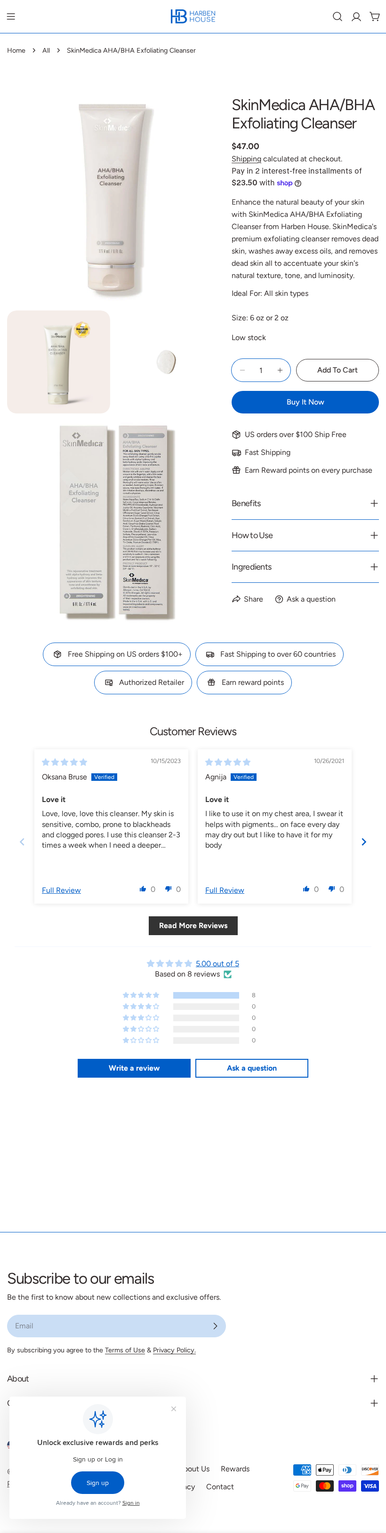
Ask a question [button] (252, 1068)
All (46, 50)
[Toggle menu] (10, 16)
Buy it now (305, 401)
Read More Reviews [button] (193, 925)
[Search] (337, 16)
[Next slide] (363, 841)
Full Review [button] (61, 890)
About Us (193, 1468)
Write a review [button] (134, 1068)
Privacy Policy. (174, 1350)
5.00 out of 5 (217, 963)
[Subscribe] (215, 1326)
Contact (220, 1486)
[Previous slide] (22, 841)
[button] (143, 889)
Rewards (235, 1468)
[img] (64, 762)
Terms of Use (125, 1350)
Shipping (246, 158)
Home (16, 50)
